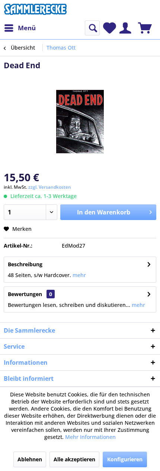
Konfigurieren (125, 459)
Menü (27, 27)
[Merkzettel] (109, 28)
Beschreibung (25, 264)
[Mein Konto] (125, 28)
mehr (78, 275)
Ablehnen (29, 459)
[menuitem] (19, 28)
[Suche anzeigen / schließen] (92, 28)
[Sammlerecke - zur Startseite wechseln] (35, 10)
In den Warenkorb (103, 212)
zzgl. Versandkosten (49, 187)
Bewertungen (25, 294)
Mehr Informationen (90, 436)
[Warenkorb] (145, 28)
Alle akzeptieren (74, 459)
